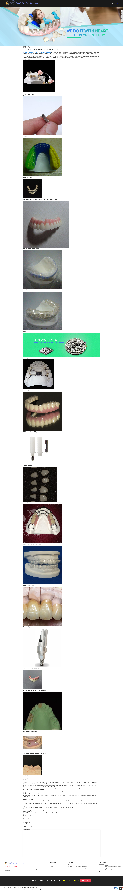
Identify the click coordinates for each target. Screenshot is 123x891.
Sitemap (32, 887)
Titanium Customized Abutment (31, 668)
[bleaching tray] (42, 269)
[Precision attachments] (39, 76)
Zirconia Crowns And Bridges (89, 50)
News (97, 3)
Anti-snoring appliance (28, 585)
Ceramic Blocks (45, 889)
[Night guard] (42, 310)
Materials (77, 3)
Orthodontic (26, 390)
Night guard (26, 331)
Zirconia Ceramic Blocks (27, 826)
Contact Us (104, 3)
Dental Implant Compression (28, 825)
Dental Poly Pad (26, 821)
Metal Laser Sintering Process (29, 781)
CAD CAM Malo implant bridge (30, 432)
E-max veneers (26, 502)
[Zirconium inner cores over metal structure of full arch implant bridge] (32, 188)
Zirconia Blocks (21, 889)
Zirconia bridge (26, 627)
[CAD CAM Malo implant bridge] (42, 411)
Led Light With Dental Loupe (28, 819)
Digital (92, 3)
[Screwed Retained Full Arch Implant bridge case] (32, 679)
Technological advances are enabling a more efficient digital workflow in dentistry (40, 786)
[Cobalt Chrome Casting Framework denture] (42, 523)
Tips (23, 887)
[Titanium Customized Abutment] (42, 647)
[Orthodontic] (38, 374)
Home (48, 3)
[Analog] (42, 115)
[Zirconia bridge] (42, 606)
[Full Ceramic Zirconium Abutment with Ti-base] (32, 742)
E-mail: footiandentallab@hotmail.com (77, 864)
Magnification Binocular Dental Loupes (43, 52)
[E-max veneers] (40, 484)
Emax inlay (25, 775)
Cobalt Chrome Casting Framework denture (33, 544)
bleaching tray (26, 290)
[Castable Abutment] (38, 449)
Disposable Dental (32, 52)
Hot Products (27, 887)
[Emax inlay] (32, 764)
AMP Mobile (36, 887)
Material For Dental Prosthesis (29, 823)
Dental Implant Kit (26, 829)
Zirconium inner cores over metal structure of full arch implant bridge (40, 199)
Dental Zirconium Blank (27, 817)
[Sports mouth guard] (42, 157)
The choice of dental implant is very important (33, 794)
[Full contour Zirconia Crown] (42, 711)
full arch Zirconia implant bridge (31, 248)
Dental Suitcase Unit (27, 815)
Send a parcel (69, 3)
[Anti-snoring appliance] (42, 565)
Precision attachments (28, 94)
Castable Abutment (27, 465)
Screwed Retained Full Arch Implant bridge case (34, 690)
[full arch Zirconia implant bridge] (46, 224)
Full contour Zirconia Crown (30, 731)
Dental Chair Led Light (37, 889)
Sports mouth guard (28, 177)
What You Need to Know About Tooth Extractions (33, 789)
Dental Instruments (28, 889)
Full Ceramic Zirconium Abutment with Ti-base (34, 753)
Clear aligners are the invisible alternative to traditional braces (36, 783)
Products (54, 3)
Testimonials (85, 3)
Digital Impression (26, 818)
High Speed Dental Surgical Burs (29, 827)
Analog (24, 136)
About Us (61, 3)
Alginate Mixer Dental (27, 822)
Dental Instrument (7, 889)
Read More (25, 95)
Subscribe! (85, 880)
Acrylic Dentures (14, 889)
